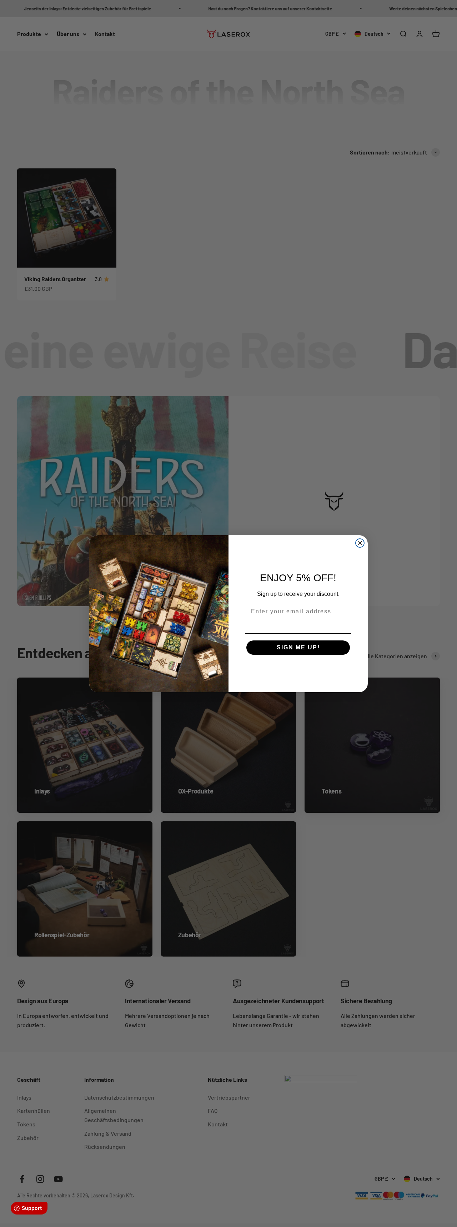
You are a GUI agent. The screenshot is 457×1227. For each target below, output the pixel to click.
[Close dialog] (360, 543)
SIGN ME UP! (298, 647)
